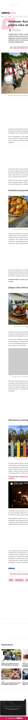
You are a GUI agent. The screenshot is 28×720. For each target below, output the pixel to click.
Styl (6, 16)
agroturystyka (19, 580)
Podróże (9, 16)
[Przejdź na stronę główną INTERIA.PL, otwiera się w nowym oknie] (6, 13)
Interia (2, 16)
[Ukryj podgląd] (25, 700)
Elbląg (11, 580)
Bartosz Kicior (15, 29)
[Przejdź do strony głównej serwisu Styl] (13, 13)
